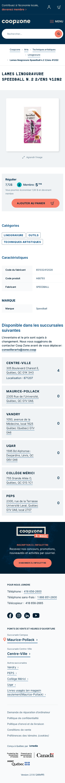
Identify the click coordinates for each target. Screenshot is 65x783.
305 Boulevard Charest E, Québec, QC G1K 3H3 (22, 370)
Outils (34, 235)
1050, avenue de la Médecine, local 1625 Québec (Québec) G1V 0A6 (20, 425)
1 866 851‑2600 (47, 597)
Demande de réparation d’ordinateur (28, 712)
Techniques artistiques (43, 49)
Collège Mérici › (17, 679)
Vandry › (12, 667)
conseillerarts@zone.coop (19, 350)
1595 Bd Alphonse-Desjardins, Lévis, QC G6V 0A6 (20, 455)
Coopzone (15, 49)
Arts (26, 49)
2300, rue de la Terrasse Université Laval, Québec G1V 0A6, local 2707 (22, 505)
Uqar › (11, 685)
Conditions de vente (19, 729)
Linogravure (34, 54)
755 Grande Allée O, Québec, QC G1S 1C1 (19, 480)
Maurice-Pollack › (22, 639)
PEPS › (12, 673)
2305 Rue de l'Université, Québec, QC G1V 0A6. (22, 399)
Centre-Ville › (18, 653)
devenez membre (13, 9)
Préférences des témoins (28, 735)
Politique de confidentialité (22, 718)
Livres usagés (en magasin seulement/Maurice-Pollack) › (26, 692)
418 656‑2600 (33, 591)
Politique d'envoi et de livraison (25, 724)
